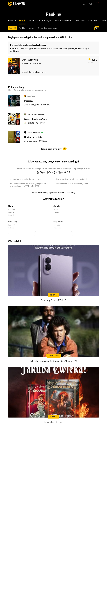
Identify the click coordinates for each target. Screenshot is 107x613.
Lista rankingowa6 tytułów (37, 104)
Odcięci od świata (33, 137)
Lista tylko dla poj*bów (35, 118)
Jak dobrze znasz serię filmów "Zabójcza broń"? (53, 361)
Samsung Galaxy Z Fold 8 (53, 300)
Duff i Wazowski (30, 59)
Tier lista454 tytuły (35, 122)
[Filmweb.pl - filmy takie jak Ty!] (16, 3)
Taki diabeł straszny (54, 421)
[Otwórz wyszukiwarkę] (84, 4)
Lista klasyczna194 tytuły (36, 141)
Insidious (28, 100)
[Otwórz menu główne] (97, 4)
